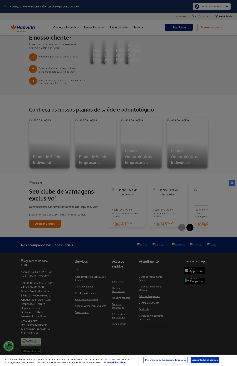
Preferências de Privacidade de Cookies (165, 360)
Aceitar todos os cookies (205, 360)
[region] (118, 360)
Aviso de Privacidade (115, 362)
